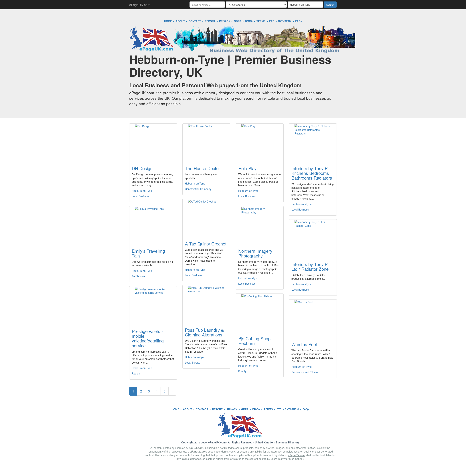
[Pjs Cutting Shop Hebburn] (260, 312)
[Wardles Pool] (313, 318)
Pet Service (138, 276)
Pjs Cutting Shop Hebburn (254, 340)
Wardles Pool (304, 344)
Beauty (242, 371)
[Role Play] (260, 142)
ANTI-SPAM (284, 21)
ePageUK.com (139, 4)
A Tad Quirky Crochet (205, 243)
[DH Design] (153, 142)
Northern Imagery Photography (255, 253)
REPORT (210, 21)
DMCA (249, 21)
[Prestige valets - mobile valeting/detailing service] (153, 305)
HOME (168, 21)
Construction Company (198, 189)
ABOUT (180, 21)
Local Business (140, 196)
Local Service (192, 362)
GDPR (237, 21)
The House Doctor (202, 168)
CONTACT (195, 21)
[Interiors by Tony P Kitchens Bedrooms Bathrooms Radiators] (313, 142)
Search (330, 4)
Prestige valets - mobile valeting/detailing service (148, 338)
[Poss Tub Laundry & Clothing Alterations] (206, 304)
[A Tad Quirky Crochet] (206, 218)
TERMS (260, 21)
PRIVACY (224, 21)
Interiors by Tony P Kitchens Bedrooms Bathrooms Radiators (311, 173)
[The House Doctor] (206, 142)
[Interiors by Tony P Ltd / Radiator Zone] (313, 238)
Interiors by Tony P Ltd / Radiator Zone (310, 266)
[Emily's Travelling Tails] (153, 225)
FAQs (298, 21)
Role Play (247, 168)
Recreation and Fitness (304, 372)
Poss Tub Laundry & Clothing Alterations (204, 332)
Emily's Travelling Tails (148, 253)
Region (136, 373)
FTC (271, 21)
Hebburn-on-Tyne (142, 191)
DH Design (142, 168)
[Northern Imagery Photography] (260, 225)
